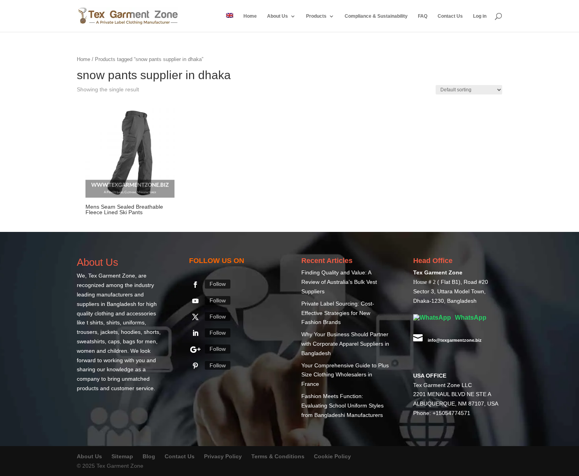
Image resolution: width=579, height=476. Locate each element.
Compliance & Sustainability (376, 16)
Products (316, 16)
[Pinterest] (195, 365)
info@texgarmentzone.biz (455, 340)
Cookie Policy (332, 456)
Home (250, 16)
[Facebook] (195, 284)
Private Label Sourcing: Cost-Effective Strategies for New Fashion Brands (337, 313)
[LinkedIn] (195, 333)
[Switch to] (229, 22)
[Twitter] (195, 317)
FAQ (422, 16)
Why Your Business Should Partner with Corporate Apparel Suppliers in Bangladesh (345, 343)
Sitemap (122, 456)
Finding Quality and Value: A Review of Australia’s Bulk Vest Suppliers (339, 281)
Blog (150, 456)
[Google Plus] (195, 349)
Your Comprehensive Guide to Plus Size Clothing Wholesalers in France (345, 374)
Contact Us (450, 16)
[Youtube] (195, 300)
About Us (277, 16)
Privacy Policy (223, 456)
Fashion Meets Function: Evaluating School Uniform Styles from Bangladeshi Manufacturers (342, 405)
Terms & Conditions (277, 456)
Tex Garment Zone (111, 275)
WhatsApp (469, 317)
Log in (479, 16)
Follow (218, 284)
